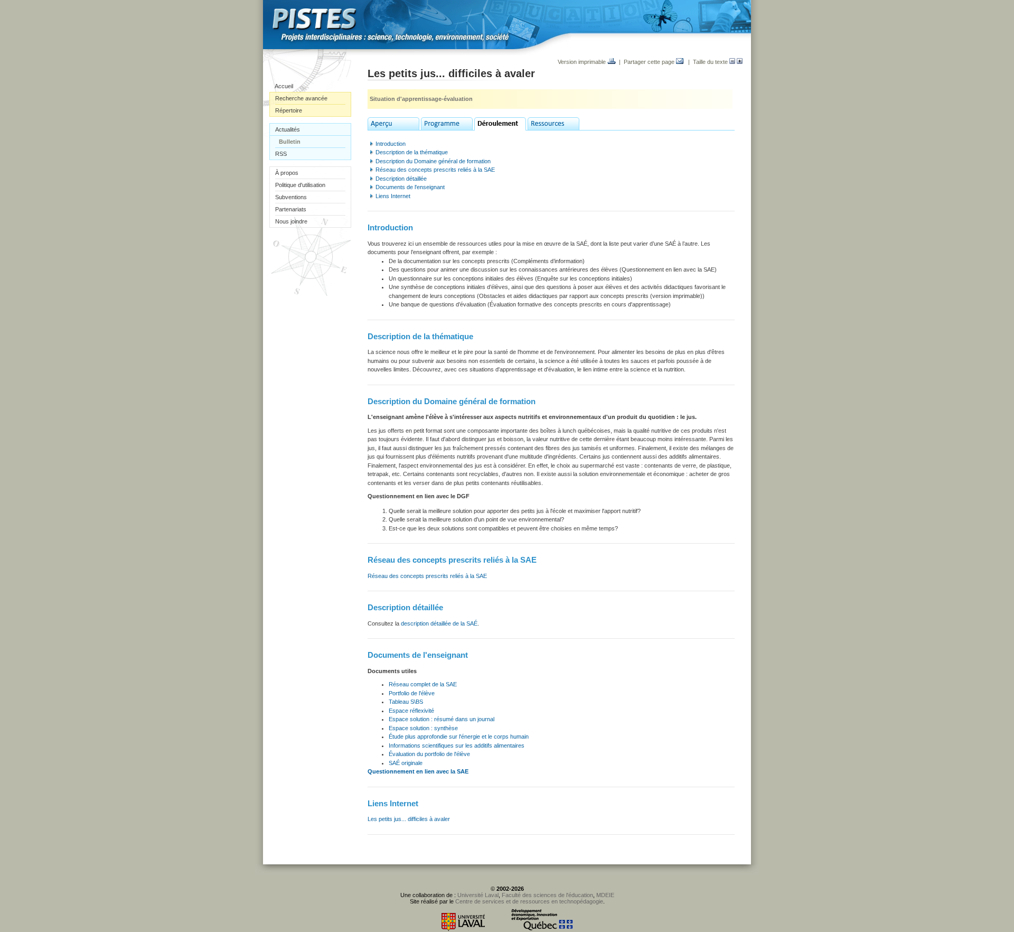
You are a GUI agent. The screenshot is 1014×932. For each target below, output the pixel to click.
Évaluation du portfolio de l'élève (429, 754)
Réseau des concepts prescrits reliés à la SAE (435, 169)
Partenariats (290, 209)
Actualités (287, 129)
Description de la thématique (411, 152)
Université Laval (478, 895)
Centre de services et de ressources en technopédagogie (529, 901)
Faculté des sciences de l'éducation (547, 895)
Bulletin (290, 141)
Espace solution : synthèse (423, 728)
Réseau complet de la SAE (423, 684)
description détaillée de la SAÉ (439, 623)
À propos (286, 173)
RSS (281, 154)
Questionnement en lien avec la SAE (418, 771)
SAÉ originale (405, 763)
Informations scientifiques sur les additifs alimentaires (456, 745)
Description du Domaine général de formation (433, 161)
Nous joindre (291, 221)
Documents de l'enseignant (410, 187)
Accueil (284, 86)
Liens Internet (392, 196)
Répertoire (288, 110)
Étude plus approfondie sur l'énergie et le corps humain (459, 736)
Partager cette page (650, 62)
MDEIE (605, 895)
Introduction (390, 144)
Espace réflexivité (411, 710)
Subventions (291, 197)
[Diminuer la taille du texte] (732, 62)
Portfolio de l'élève (412, 693)
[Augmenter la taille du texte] (740, 62)
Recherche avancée (301, 98)
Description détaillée (401, 178)
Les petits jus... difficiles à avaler (409, 819)
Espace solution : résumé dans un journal (441, 719)
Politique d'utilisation (300, 185)
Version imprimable (582, 62)
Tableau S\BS (406, 701)
